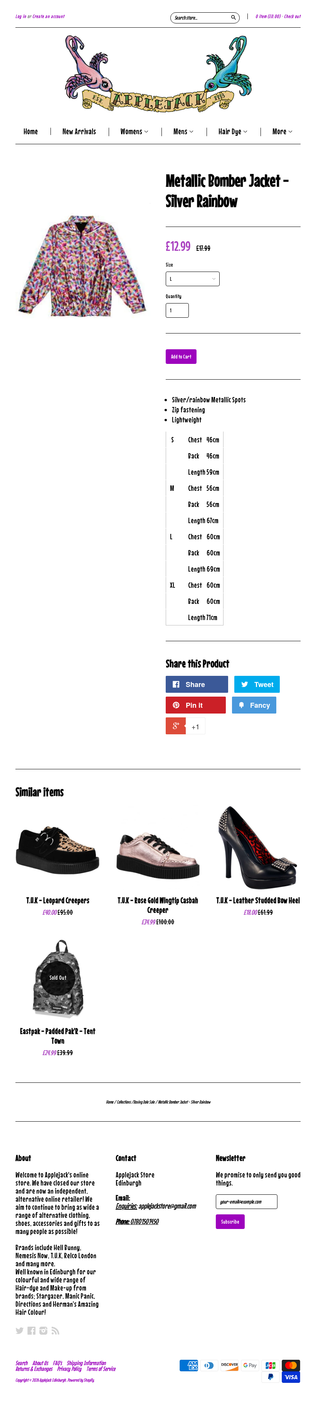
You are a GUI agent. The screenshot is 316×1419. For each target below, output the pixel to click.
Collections (124, 1102)
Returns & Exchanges (33, 1368)
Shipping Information (86, 1363)
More (280, 131)
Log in (20, 16)
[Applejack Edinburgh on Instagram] (43, 1330)
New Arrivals (79, 131)
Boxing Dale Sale (144, 1102)
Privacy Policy (69, 1368)
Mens (181, 131)
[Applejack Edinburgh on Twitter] (19, 1330)
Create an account (48, 16)
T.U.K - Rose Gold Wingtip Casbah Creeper (158, 905)
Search (21, 1363)
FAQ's (57, 1363)
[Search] (233, 17)
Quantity (174, 296)
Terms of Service (100, 1368)
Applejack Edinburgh (52, 1380)
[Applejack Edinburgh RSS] (55, 1330)
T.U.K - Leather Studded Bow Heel (258, 900)
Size (169, 264)
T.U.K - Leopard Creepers (57, 900)
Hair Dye (231, 131)
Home (31, 131)
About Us (40, 1363)
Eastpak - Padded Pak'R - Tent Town (58, 1036)
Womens (132, 131)
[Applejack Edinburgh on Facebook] (31, 1330)
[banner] (158, 73)
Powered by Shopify (80, 1380)
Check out (292, 16)
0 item (268, 16)
